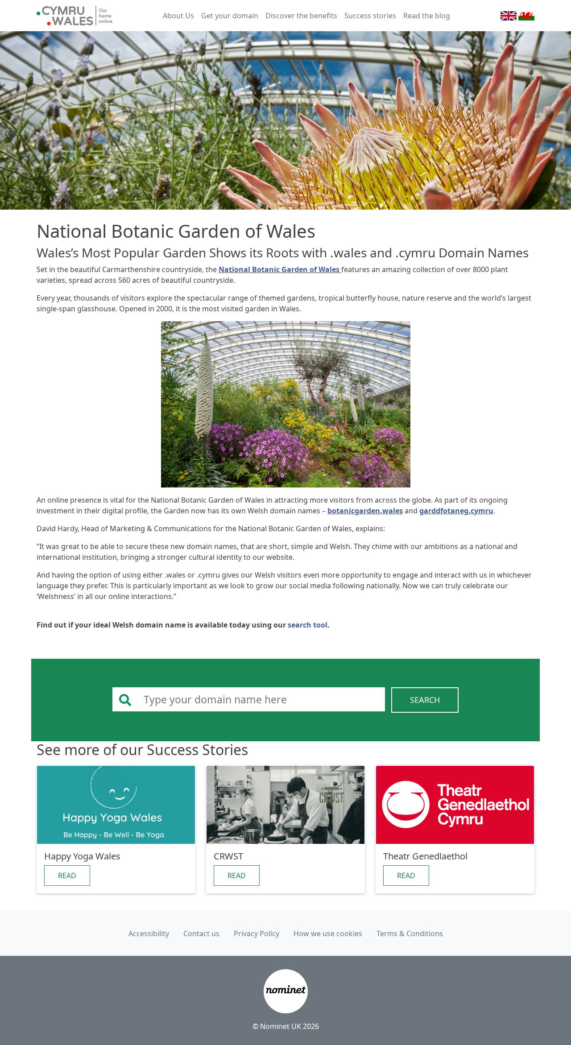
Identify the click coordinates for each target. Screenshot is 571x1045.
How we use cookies (328, 933)
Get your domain (229, 16)
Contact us (201, 933)
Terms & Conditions (410, 933)
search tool (307, 625)
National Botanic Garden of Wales (280, 269)
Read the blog (426, 16)
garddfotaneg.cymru (456, 511)
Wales (509, 16)
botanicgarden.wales (365, 511)
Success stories (370, 16)
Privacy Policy (256, 933)
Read (67, 875)
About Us (178, 16)
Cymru (526, 16)
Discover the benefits (301, 16)
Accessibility (148, 933)
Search (425, 699)
